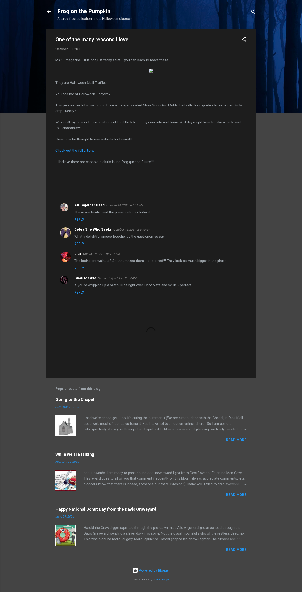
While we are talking (74, 454)
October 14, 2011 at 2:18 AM (124, 205)
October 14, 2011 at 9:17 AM (101, 254)
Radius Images (161, 579)
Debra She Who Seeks (93, 229)
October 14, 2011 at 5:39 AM (132, 229)
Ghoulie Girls (85, 278)
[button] (244, 40)
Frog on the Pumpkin (83, 11)
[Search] (253, 13)
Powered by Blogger (154, 570)
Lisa (77, 254)
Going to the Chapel (74, 399)
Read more (236, 440)
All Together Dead (89, 205)
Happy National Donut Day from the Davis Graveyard (105, 509)
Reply (79, 219)
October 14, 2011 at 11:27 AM (117, 278)
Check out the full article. (74, 150)
